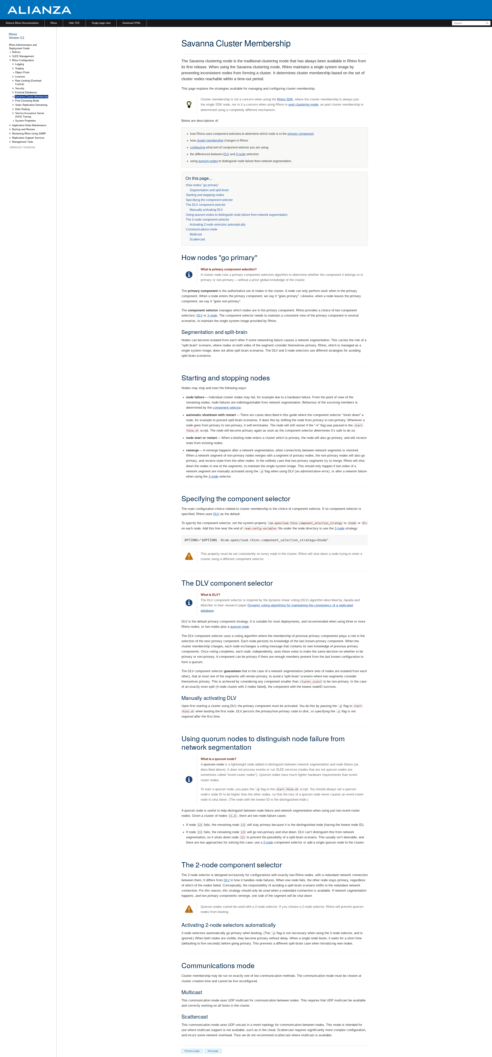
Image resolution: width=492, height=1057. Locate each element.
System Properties (25, 120)
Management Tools (22, 141)
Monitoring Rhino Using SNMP (29, 133)
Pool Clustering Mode (27, 100)
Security (19, 88)
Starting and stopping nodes (205, 195)
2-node (241, 154)
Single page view (101, 23)
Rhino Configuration (23, 60)
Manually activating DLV (206, 209)
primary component (301, 133)
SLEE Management (23, 56)
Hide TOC (74, 23)
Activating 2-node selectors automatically (217, 224)
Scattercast (197, 239)
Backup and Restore (23, 129)
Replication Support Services (28, 137)
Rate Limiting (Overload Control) (28, 82)
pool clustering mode (303, 104)
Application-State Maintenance (29, 125)
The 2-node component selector (207, 219)
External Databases (26, 92)
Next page (213, 1051)
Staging (19, 68)
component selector (227, 407)
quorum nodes (208, 161)
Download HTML (131, 23)
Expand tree (29, 147)
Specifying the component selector (209, 200)
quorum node (239, 627)
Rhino (54, 23)
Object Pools (22, 72)
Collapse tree (15, 147)
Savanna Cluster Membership (31, 96)
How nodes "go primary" (202, 185)
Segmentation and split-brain (209, 190)
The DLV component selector (205, 204)
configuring (197, 147)
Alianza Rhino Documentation (22, 23)
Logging (19, 64)
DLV (226, 154)
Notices (16, 52)
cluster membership (210, 140)
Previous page (192, 1051)
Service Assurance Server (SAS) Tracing (29, 115)
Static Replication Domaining (31, 104)
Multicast (196, 234)
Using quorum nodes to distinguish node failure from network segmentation (237, 214)
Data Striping (22, 109)
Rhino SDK (285, 99)
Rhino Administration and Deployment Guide (23, 46)
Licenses (20, 76)
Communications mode (201, 229)
